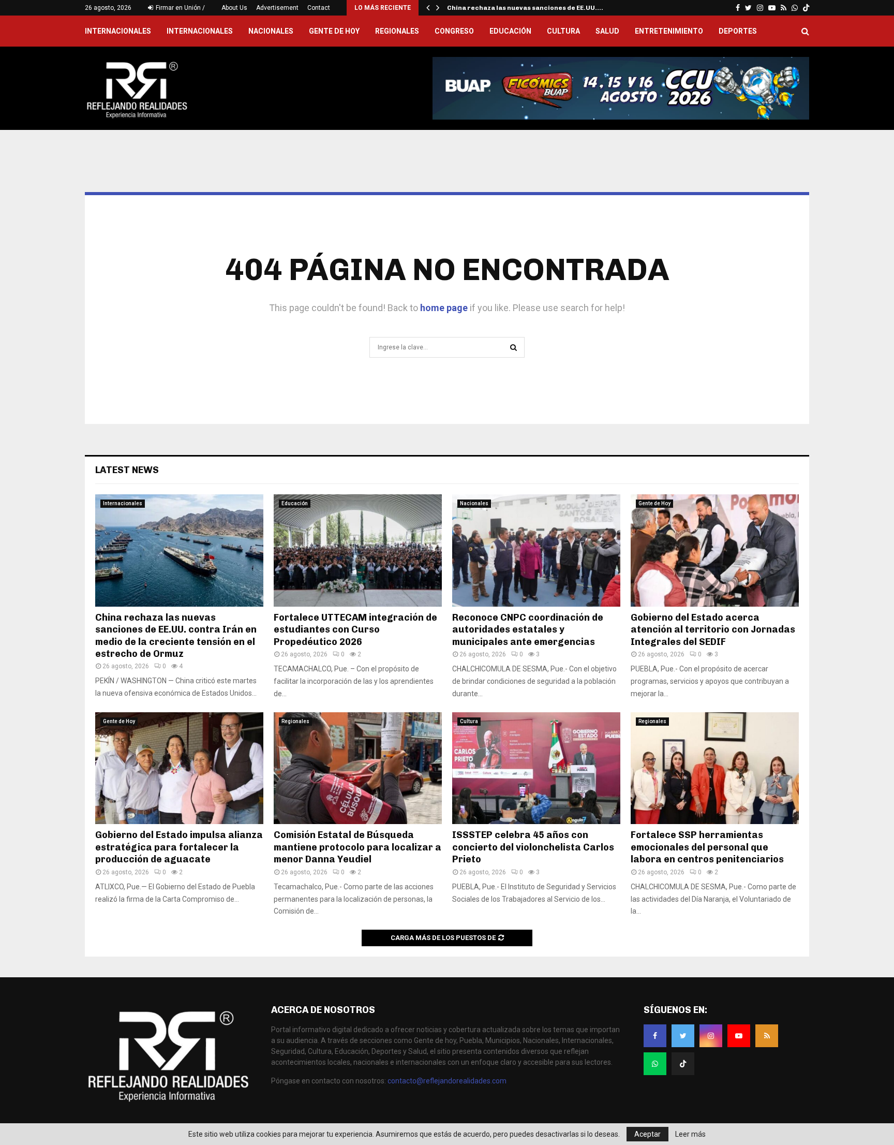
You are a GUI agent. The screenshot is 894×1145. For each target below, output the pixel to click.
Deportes (738, 31)
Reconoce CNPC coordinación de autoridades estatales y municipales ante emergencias (527, 630)
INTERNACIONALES (118, 31)
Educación (510, 31)
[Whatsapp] (655, 1063)
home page (444, 307)
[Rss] (766, 1035)
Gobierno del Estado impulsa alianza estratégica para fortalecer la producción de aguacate (179, 847)
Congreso (454, 31)
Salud (607, 31)
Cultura (563, 31)
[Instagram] (710, 1035)
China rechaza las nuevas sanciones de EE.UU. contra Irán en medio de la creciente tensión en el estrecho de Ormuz (176, 635)
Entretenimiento (669, 31)
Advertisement (277, 7)
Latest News (127, 470)
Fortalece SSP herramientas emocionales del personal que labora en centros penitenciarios (707, 847)
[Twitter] (683, 1035)
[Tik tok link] (806, 8)
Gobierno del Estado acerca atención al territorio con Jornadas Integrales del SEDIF (713, 630)
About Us (234, 7)
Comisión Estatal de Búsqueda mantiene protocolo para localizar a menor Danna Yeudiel (357, 847)
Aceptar (647, 1134)
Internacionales (200, 31)
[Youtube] (738, 1035)
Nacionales (270, 31)
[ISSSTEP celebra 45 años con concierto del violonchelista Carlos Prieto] (536, 768)
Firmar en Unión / (179, 7)
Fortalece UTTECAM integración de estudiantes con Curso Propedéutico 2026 (355, 630)
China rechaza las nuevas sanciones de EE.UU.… (525, 7)
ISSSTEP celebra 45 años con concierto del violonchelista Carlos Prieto (533, 847)
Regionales (397, 31)
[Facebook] (655, 1035)
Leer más (690, 1134)
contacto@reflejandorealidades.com (447, 1081)
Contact (318, 7)
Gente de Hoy (334, 31)
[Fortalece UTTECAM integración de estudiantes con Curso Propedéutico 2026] (358, 550)
